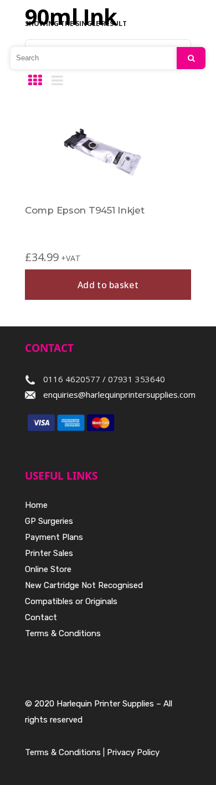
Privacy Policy (133, 752)
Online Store (48, 569)
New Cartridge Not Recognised (84, 585)
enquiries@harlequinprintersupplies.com (119, 394)
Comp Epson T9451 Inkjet (85, 210)
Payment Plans (54, 537)
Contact (41, 617)
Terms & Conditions (63, 633)
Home (36, 505)
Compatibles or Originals (71, 601)
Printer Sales (49, 553)
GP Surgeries (49, 521)
